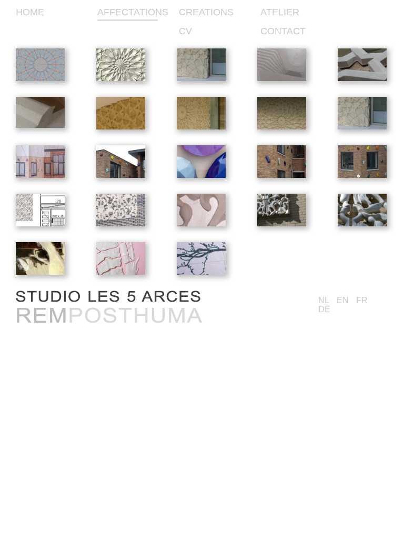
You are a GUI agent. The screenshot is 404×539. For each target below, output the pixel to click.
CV (185, 31)
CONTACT (283, 31)
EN (343, 300)
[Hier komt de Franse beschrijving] (201, 273)
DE (324, 309)
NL (323, 300)
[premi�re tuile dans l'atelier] (40, 126)
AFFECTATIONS (132, 12)
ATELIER (279, 12)
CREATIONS (206, 12)
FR (362, 300)
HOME (30, 12)
